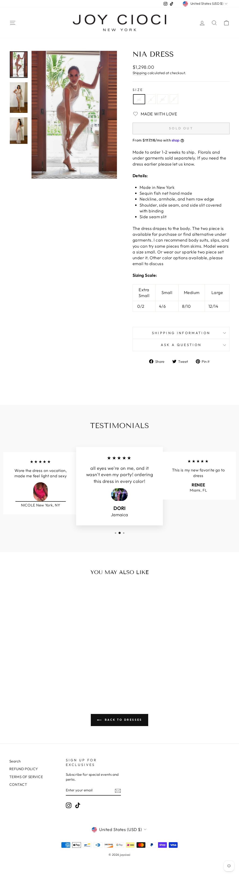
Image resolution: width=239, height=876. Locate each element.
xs (139, 99)
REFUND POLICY (23, 769)
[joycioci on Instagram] (68, 805)
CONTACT (18, 784)
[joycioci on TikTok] (78, 805)
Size (138, 90)
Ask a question (181, 345)
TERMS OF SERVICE (26, 777)
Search (15, 761)
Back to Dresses (122, 719)
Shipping (140, 73)
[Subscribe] (118, 790)
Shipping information (181, 333)
